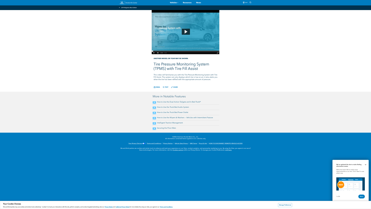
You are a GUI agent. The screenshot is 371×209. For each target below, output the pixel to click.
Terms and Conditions (154, 143)
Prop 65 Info (203, 143)
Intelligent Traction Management (170, 123)
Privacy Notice (168, 143)
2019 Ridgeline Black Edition (129, 7)
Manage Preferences (285, 205)
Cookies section (178, 150)
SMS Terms (193, 143)
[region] (185, 205)
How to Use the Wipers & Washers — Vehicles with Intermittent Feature (185, 118)
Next (361, 196)
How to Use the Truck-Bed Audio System (173, 107)
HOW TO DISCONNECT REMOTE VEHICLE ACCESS (226, 143)
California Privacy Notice (122, 207)
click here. (228, 150)
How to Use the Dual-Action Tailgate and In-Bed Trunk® (179, 102)
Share (175, 87)
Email (157, 87)
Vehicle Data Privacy (181, 143)
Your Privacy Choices (135, 143)
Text (166, 87)
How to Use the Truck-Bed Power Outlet (172, 112)
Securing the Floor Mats (166, 128)
